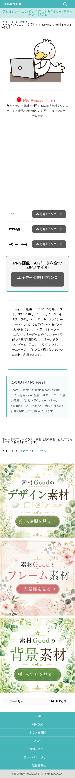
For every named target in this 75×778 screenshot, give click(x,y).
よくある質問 (37, 732)
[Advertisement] (37, 167)
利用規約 (37, 724)
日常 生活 (25, 451)
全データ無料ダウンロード (39, 279)
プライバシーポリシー (38, 757)
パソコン (41, 451)
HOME (37, 716)
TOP (8, 21)
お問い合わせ (37, 749)
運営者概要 (37, 765)
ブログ (37, 740)
